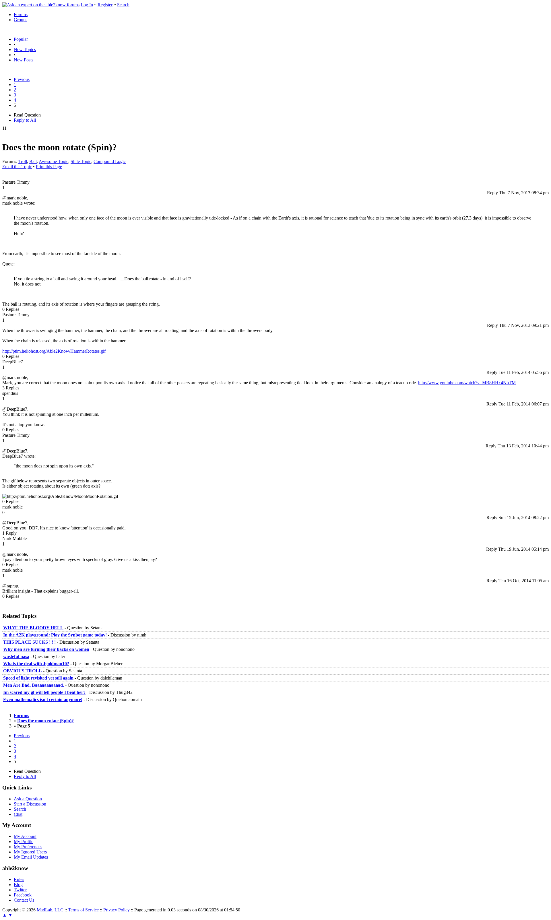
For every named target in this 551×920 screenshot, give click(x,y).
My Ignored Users (30, 851)
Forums (21, 14)
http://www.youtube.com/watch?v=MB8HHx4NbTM (467, 382)
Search (123, 4)
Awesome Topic (53, 161)
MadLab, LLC (50, 909)
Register (105, 4)
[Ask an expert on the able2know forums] (40, 4)
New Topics (25, 49)
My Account (25, 836)
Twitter (20, 889)
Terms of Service (83, 909)
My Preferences (28, 846)
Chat (18, 814)
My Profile (23, 841)
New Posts (23, 59)
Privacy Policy (116, 909)
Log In (87, 4)
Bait (33, 161)
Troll (22, 161)
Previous (22, 79)
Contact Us (24, 900)
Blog (18, 884)
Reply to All (25, 120)
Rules (19, 879)
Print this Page (49, 166)
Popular (21, 39)
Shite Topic (81, 161)
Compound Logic (110, 161)
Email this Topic (17, 166)
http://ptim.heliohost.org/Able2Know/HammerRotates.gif (54, 351)
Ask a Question (28, 798)
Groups (20, 19)
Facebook (23, 894)
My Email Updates (31, 857)
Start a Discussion (30, 803)
